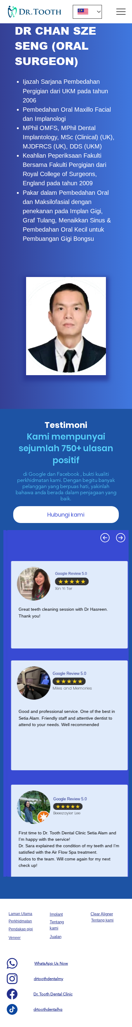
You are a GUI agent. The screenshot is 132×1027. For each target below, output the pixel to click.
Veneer (15, 938)
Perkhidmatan (20, 921)
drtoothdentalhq (47, 1009)
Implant (56, 914)
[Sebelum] (105, 537)
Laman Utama (20, 914)
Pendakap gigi (21, 929)
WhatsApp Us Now (51, 963)
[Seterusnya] (120, 537)
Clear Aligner (102, 914)
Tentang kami (102, 920)
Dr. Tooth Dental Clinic (52, 994)
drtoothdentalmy (48, 978)
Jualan (55, 936)
